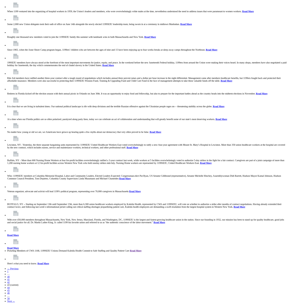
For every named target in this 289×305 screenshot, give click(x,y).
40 (8, 276)
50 (8, 298)
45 (8, 290)
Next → (11, 301)
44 (8, 287)
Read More (248, 11)
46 (8, 293)
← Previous (13, 268)
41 (8, 279)
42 (8, 282)
